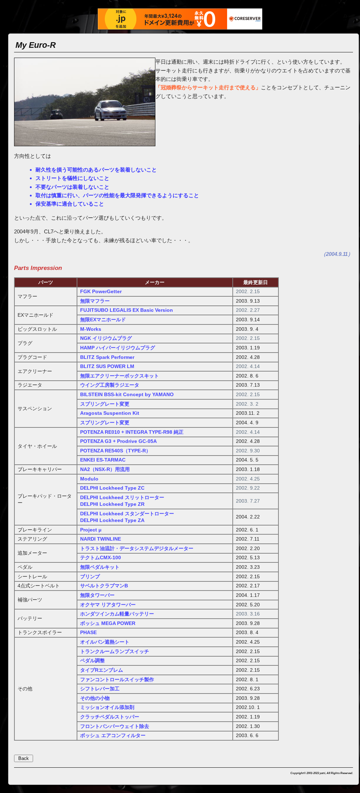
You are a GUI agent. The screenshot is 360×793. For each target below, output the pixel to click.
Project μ (91, 530)
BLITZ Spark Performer (107, 357)
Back (23, 758)
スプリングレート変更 (104, 404)
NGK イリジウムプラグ (106, 338)
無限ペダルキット (100, 567)
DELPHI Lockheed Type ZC (112, 488)
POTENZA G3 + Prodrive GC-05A (118, 441)
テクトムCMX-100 (100, 557)
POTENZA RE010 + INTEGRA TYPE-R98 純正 (132, 432)
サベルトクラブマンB (104, 585)
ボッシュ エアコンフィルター (113, 735)
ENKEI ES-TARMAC (103, 460)
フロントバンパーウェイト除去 (114, 726)
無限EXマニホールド (103, 319)
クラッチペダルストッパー (109, 717)
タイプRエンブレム (101, 670)
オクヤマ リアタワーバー (108, 604)
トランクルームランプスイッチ (114, 651)
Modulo (89, 479)
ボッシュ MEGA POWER (107, 623)
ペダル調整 (92, 660)
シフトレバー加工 (100, 688)
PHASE (88, 632)
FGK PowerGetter (101, 291)
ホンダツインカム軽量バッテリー (117, 614)
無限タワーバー (97, 595)
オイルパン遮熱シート (104, 642)
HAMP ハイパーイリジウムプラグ (117, 347)
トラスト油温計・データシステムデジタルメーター (136, 548)
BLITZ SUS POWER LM (107, 366)
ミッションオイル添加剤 (107, 707)
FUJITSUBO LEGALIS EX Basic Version (126, 310)
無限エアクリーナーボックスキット (119, 376)
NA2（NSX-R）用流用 (105, 469)
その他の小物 (95, 698)
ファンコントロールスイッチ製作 (117, 679)
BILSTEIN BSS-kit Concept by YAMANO (127, 394)
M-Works (90, 329)
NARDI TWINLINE (100, 539)
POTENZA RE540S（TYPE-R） (115, 450)
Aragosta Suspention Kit (109, 413)
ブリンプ (90, 576)
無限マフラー (95, 301)
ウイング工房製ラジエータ (109, 385)
